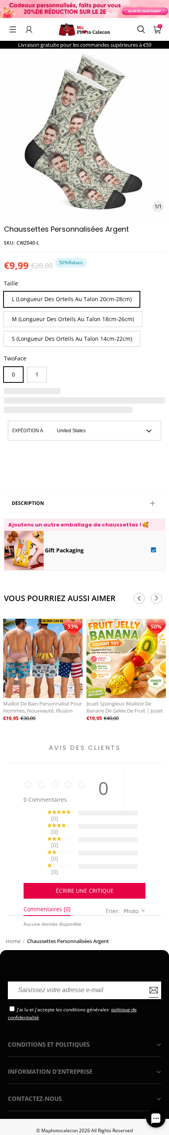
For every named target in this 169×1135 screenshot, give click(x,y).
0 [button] (13, 374)
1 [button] (37, 374)
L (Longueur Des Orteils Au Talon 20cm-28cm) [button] (72, 299)
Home (13, 913)
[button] (13, 29)
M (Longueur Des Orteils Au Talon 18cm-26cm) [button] (73, 319)
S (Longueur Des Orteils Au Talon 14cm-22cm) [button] (72, 338)
